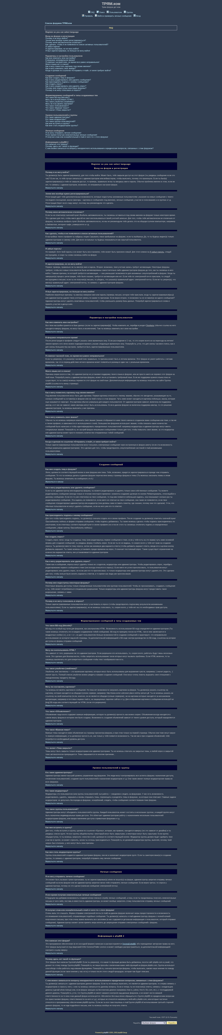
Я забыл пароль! (52, 47)
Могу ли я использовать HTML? (59, 99)
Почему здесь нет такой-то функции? (62, 146)
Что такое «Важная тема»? (57, 108)
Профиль (89, 16)
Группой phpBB (129, 944)
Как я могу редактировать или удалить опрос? (65, 86)
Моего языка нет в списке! (57, 64)
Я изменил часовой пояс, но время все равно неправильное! (72, 62)
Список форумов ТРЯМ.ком (58, 23)
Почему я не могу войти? (56, 38)
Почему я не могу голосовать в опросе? (63, 90)
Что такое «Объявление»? (57, 106)
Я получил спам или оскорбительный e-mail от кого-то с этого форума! (76, 137)
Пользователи (115, 12)
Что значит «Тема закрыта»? (58, 110)
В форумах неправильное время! (60, 60)
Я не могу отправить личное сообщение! (63, 133)
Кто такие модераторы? (55, 119)
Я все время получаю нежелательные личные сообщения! (71, 135)
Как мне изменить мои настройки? (60, 58)
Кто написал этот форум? (56, 144)
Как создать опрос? (54, 84)
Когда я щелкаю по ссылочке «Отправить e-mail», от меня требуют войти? (78, 70)
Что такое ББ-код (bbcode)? (57, 97)
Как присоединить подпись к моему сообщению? (67, 82)
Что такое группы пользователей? (60, 121)
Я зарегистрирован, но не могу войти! (62, 49)
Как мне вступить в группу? (57, 123)
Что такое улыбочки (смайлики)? (59, 102)
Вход (138, 16)
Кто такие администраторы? (57, 117)
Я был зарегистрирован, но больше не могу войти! (67, 51)
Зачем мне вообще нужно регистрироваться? (65, 40)
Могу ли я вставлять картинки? (59, 104)
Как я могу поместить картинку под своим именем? (68, 66)
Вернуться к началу (54, 188)
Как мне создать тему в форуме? (60, 78)
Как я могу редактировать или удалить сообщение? (68, 80)
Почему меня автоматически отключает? (63, 42)
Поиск (102, 12)
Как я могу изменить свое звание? (60, 68)
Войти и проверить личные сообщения (114, 16)
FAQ (93, 12)
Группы (129, 12)
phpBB (105, 1032)
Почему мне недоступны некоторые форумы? (65, 88)
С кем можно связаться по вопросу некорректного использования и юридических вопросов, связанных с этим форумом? (99, 148)
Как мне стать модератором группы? (61, 125)
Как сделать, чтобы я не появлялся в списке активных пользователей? (76, 44)
